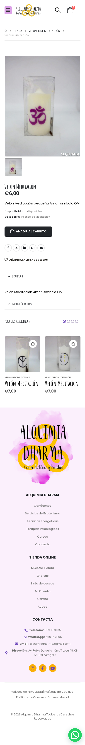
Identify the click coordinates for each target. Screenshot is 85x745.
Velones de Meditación (35, 217)
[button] (58, 10)
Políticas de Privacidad (27, 692)
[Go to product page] (23, 354)
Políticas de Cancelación (33, 697)
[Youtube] (52, 668)
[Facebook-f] (42, 668)
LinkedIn (24, 248)
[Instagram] (32, 668)
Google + (32, 248)
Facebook (8, 248)
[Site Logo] (28, 10)
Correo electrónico (41, 248)
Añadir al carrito (31, 231)
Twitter (16, 248)
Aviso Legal (61, 697)
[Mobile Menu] (8, 10)
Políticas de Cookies (58, 692)
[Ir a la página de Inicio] (6, 31)
